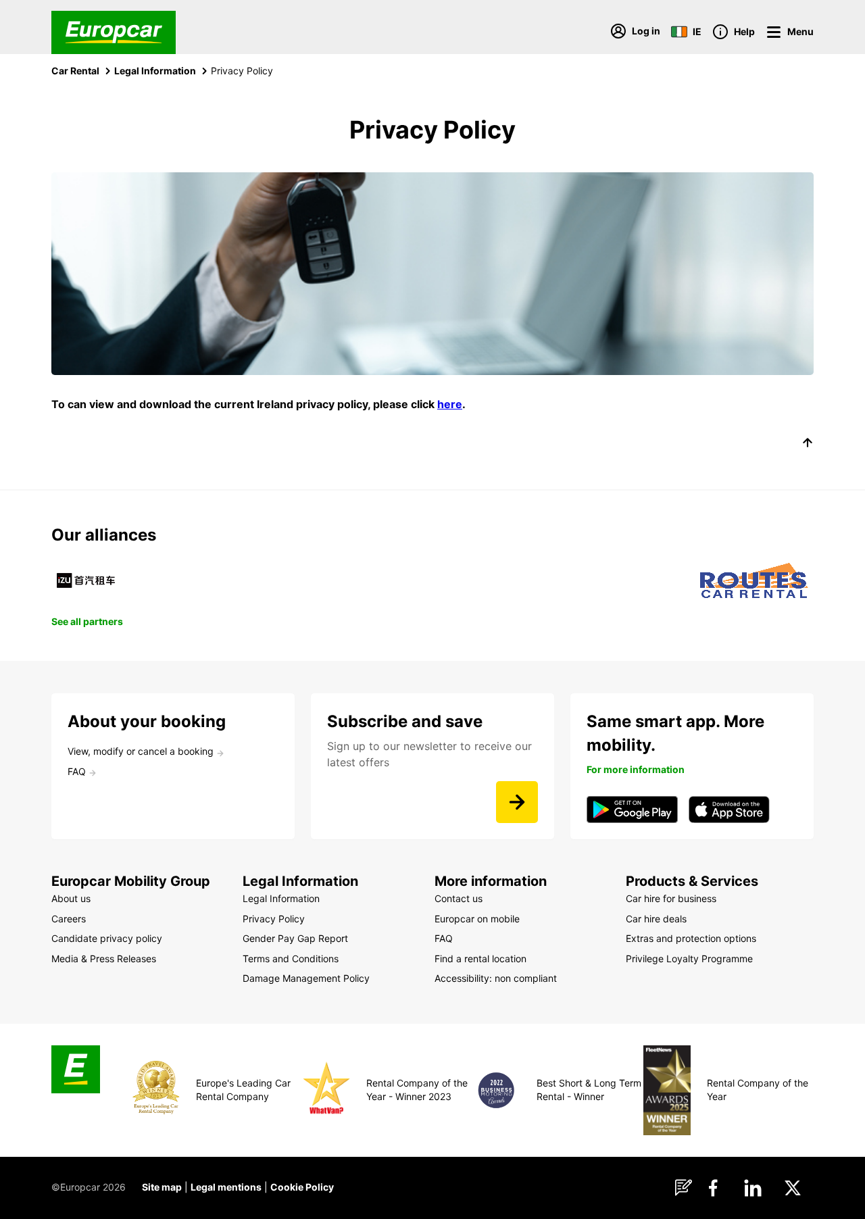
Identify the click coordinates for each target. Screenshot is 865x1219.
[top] (807, 444)
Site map (162, 1187)
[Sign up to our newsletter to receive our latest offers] (517, 802)
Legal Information (155, 70)
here (449, 404)
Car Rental (75, 70)
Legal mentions (226, 1187)
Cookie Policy (302, 1187)
